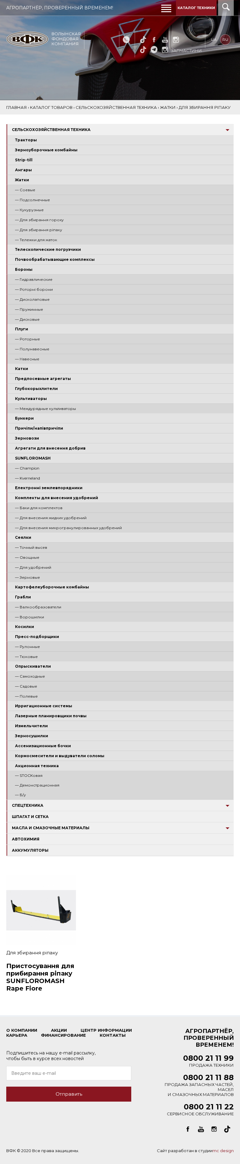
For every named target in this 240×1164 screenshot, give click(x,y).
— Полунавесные (32, 349)
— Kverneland (27, 478)
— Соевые (25, 190)
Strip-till (23, 160)
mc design (223, 1150)
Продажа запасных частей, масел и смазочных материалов (199, 1086)
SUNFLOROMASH (33, 458)
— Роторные (27, 339)
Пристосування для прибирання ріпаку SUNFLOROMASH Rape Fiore (40, 977)
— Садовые (26, 686)
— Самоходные (30, 676)
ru (225, 39)
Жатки (22, 180)
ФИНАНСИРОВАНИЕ (63, 1035)
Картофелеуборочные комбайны (52, 587)
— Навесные (27, 359)
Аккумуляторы (30, 850)
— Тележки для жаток (36, 239)
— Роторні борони (34, 289)
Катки (21, 368)
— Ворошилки (29, 617)
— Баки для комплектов (38, 507)
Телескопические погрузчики (48, 249)
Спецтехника (27, 805)
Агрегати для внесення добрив (50, 448)
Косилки (24, 626)
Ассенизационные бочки (43, 745)
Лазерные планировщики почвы (51, 715)
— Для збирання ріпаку (38, 229)
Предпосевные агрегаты (43, 378)
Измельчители (31, 725)
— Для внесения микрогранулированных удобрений (68, 527)
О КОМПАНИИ (21, 1030)
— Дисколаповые (32, 299)
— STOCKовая (28, 775)
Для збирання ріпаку (32, 953)
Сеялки (23, 537)
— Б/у (20, 794)
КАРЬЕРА (16, 1035)
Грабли (23, 597)
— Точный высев (31, 547)
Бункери (24, 418)
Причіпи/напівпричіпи (39, 428)
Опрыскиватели (33, 666)
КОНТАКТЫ (113, 1035)
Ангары (23, 170)
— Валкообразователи (38, 607)
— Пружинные (29, 309)
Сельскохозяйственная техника (51, 129)
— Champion (27, 468)
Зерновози (27, 438)
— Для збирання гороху (39, 219)
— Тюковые (26, 656)
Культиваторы (31, 398)
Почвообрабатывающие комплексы (55, 259)
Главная (16, 107)
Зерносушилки (31, 735)
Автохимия (25, 839)
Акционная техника (37, 765)
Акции (59, 1030)
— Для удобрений (33, 567)
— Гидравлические (33, 279)
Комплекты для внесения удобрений (56, 497)
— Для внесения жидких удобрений (51, 517)
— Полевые (26, 696)
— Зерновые (27, 577)
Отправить (69, 1094)
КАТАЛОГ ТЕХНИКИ (196, 8)
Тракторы (26, 140)
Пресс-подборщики (37, 636)
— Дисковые (27, 319)
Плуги (21, 329)
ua (214, 39)
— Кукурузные (29, 209)
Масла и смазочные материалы (50, 828)
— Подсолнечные (32, 199)
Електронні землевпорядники (48, 487)
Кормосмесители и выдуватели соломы (59, 755)
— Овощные (27, 557)
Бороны (23, 269)
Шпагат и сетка (30, 816)
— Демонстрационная (37, 785)
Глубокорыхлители (36, 388)
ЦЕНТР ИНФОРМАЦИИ (106, 1030)
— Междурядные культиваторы (45, 408)
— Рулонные (27, 646)
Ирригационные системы (43, 706)
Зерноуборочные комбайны (46, 150)
